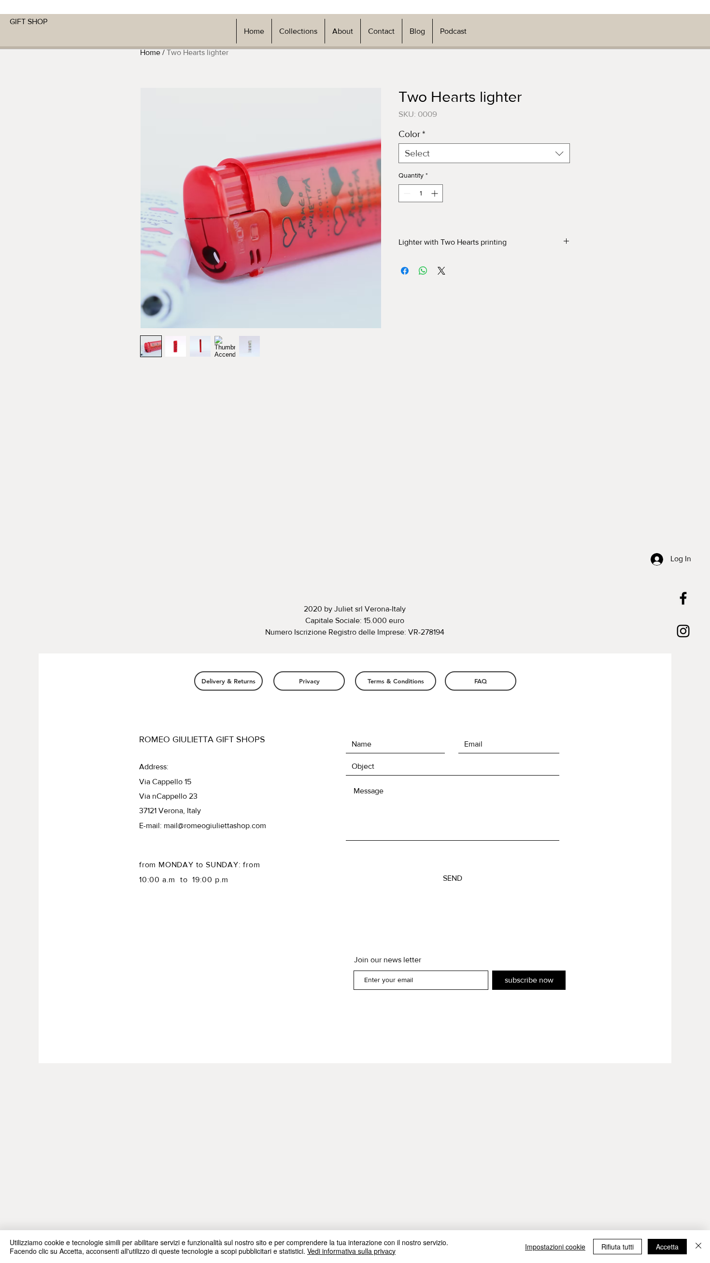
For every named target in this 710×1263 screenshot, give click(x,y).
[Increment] (435, 193)
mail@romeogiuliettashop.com (215, 825)
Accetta (667, 1246)
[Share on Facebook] (405, 271)
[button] (298, 31)
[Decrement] (406, 193)
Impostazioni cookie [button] (555, 1246)
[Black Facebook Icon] (683, 598)
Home (150, 52)
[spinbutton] (420, 193)
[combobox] (484, 153)
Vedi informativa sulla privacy (351, 1251)
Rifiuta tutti (617, 1246)
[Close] (698, 1246)
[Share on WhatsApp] (423, 271)
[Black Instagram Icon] (683, 631)
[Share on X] (441, 271)
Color (411, 134)
